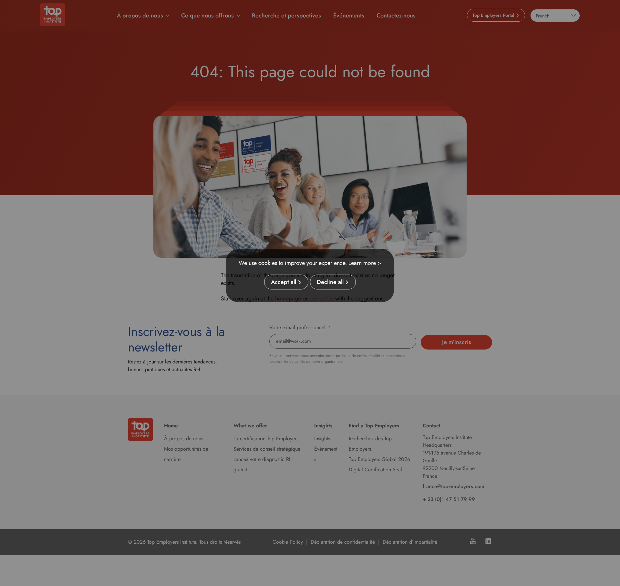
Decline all (330, 282)
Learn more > (364, 263)
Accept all (283, 282)
